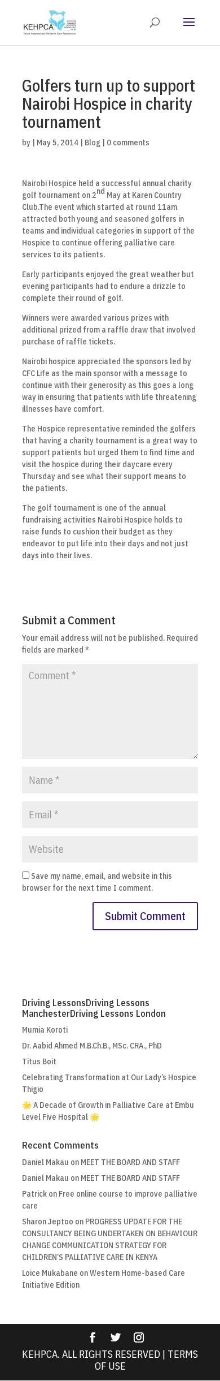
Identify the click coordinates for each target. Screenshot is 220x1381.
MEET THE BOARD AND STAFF (130, 1162)
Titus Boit (39, 1061)
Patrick (34, 1194)
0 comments (128, 142)
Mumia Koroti (45, 1030)
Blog (92, 142)
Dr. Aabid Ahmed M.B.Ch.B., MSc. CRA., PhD (92, 1046)
